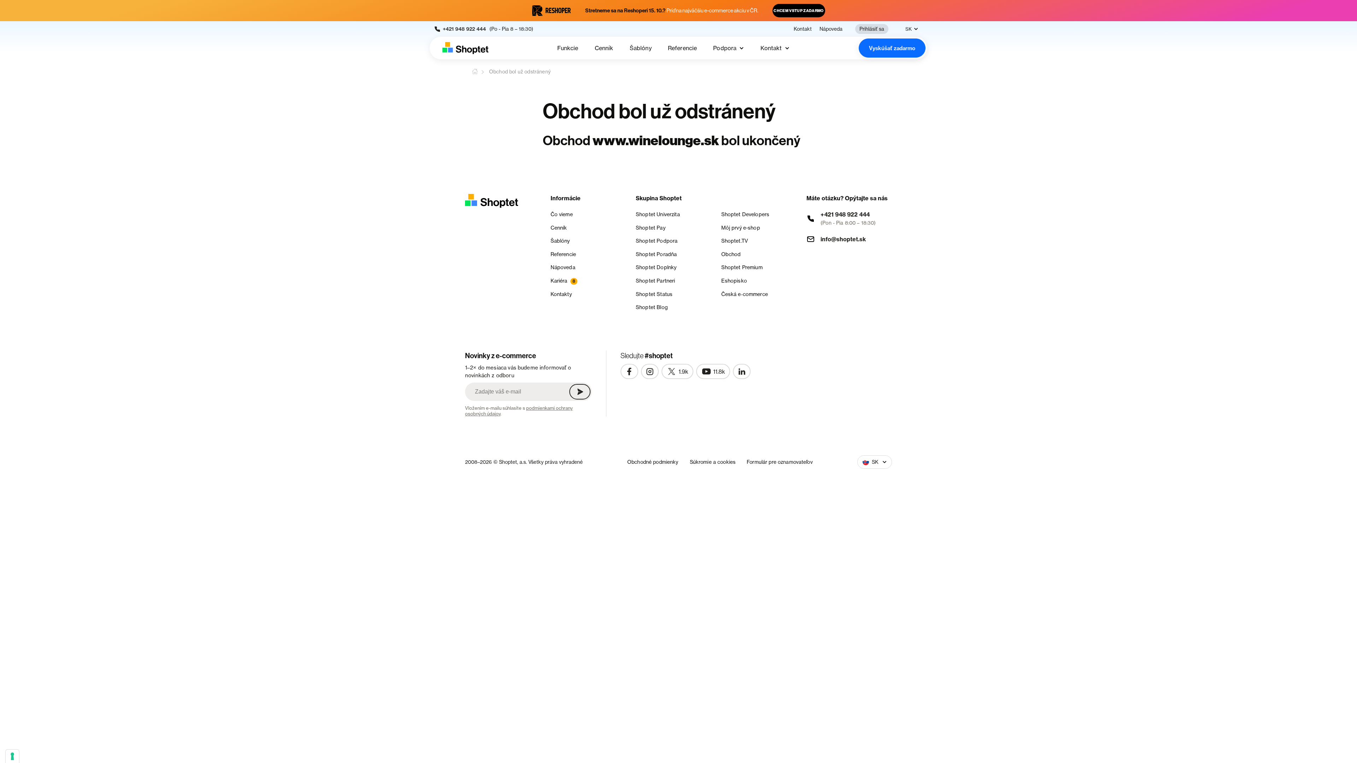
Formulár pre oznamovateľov (780, 462)
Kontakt (803, 28)
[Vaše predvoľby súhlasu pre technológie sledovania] (12, 756)
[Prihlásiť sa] (580, 392)
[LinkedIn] (742, 371)
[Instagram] (650, 371)
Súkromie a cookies (713, 462)
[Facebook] (629, 371)
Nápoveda (831, 28)
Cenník (604, 48)
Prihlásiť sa (871, 29)
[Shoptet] (465, 48)
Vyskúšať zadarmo (892, 48)
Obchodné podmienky (652, 462)
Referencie (682, 48)
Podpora (724, 48)
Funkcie (567, 48)
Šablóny (641, 48)
